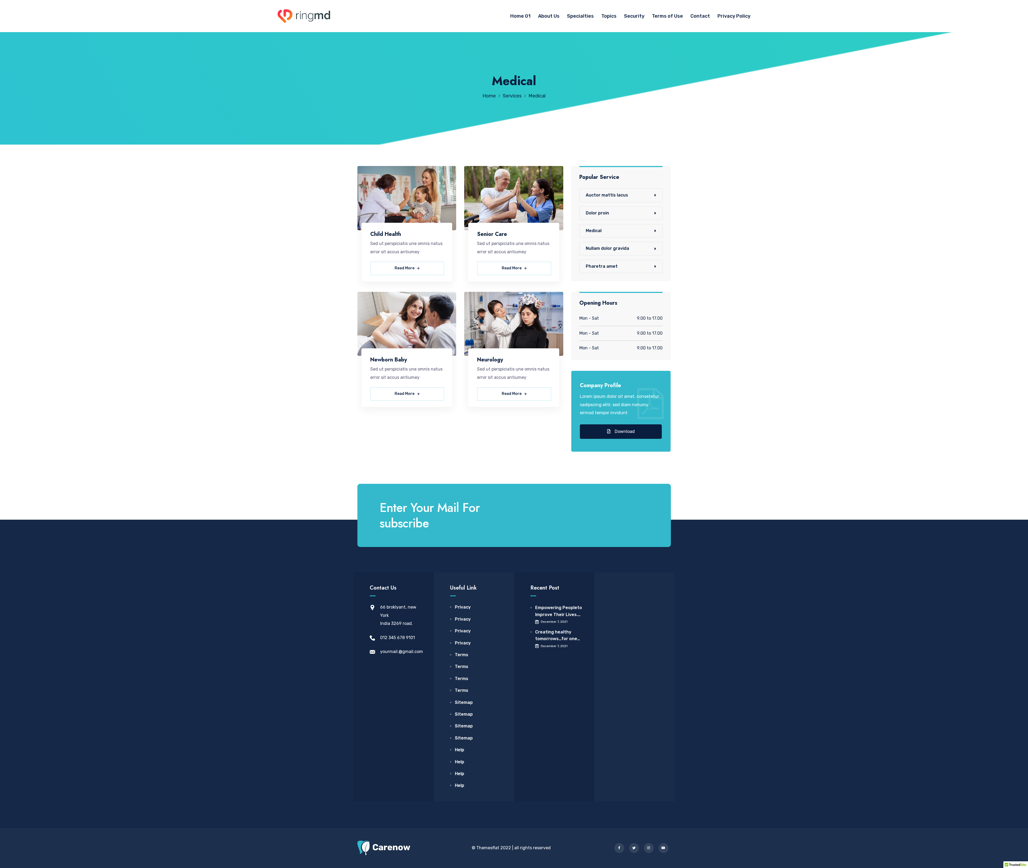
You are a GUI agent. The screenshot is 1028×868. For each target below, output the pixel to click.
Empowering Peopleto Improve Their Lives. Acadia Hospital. (558, 611)
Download (624, 431)
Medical (594, 230)
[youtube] (663, 848)
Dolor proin (597, 213)
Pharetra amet (602, 266)
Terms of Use (667, 16)
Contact (700, 16)
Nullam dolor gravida (607, 248)
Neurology (490, 360)
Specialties (580, 16)
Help (459, 749)
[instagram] (649, 848)
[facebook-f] (619, 848)
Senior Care (492, 234)
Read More (405, 268)
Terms (461, 654)
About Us (549, 16)
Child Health (385, 234)
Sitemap (464, 702)
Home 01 (520, 16)
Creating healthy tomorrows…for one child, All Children (556, 635)
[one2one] (304, 16)
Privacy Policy (733, 16)
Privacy (463, 607)
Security (634, 16)
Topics (609, 16)
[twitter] (634, 848)
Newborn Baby (388, 360)
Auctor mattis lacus (607, 195)
